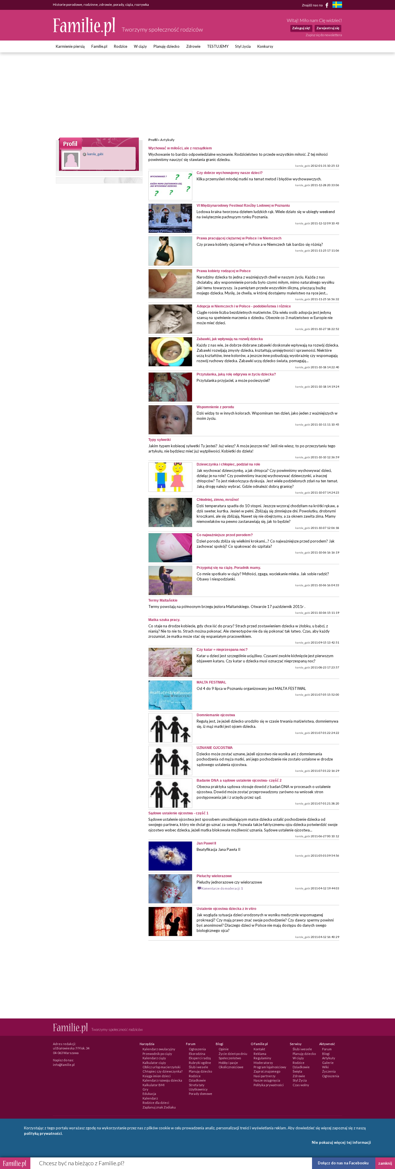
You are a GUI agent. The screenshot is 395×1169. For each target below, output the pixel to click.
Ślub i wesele (198, 1067)
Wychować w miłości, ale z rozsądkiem (180, 148)
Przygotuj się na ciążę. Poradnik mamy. (229, 568)
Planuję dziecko (167, 46)
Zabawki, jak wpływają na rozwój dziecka (230, 339)
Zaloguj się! (301, 28)
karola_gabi (94, 154)
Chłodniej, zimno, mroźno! (218, 500)
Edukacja (149, 1093)
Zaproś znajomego (267, 1071)
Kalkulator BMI (154, 1085)
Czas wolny (301, 1085)
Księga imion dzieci (157, 1076)
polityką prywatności (43, 1133)
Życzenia (329, 1071)
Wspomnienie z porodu (215, 407)
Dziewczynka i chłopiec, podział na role (228, 464)
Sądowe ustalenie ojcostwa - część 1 (178, 813)
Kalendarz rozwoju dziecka (162, 1080)
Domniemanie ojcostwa (216, 715)
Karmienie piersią (70, 46)
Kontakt (259, 1049)
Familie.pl (99, 46)
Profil (152, 140)
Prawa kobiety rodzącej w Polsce (224, 271)
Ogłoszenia (197, 1049)
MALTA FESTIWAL (211, 682)
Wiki (325, 1067)
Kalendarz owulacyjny (159, 1049)
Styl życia (243, 46)
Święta (297, 1071)
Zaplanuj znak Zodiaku (159, 1107)
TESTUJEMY (217, 46)
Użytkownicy (198, 1089)
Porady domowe (200, 1093)
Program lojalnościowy (270, 1067)
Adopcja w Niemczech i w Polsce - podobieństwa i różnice (244, 306)
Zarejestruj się (327, 28)
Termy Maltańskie (163, 600)
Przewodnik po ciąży (157, 1054)
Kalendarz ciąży (154, 1058)
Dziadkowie (197, 1080)
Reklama (260, 1054)
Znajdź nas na (312, 5)
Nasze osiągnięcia (267, 1080)
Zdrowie (193, 46)
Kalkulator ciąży (154, 1062)
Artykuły (328, 1058)
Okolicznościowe (231, 1067)
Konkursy (265, 46)
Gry (145, 1089)
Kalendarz (150, 1098)
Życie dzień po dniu (233, 1054)
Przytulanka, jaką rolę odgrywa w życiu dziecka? (236, 374)
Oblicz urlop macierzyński (161, 1067)
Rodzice (120, 46)
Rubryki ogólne (200, 1062)
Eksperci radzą (200, 1058)
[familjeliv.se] (337, 5)
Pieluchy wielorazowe (214, 876)
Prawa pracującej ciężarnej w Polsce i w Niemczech (239, 238)
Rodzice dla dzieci (156, 1102)
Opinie (224, 1049)
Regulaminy (262, 1058)
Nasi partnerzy (265, 1076)
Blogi (326, 1054)
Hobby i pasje (228, 1062)
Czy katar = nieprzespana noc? (222, 650)
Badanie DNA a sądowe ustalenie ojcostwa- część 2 (239, 780)
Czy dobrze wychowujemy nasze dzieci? (230, 173)
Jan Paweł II (206, 843)
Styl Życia (300, 1080)
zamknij (385, 1163)
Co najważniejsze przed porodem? (225, 535)
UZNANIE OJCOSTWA (215, 748)
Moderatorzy (263, 1062)
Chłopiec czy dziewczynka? (162, 1071)
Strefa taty (196, 1085)
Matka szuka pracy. (164, 620)
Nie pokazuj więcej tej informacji (341, 1142)
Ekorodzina (197, 1054)
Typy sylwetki (159, 440)
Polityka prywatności (269, 1085)
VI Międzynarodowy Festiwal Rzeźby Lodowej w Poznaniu (243, 206)
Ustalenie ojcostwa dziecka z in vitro (226, 909)
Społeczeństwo (230, 1058)
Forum (327, 1049)
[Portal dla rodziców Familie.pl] (84, 34)
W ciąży (140, 46)
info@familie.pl (64, 1065)
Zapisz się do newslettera (324, 35)
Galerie (328, 1062)
